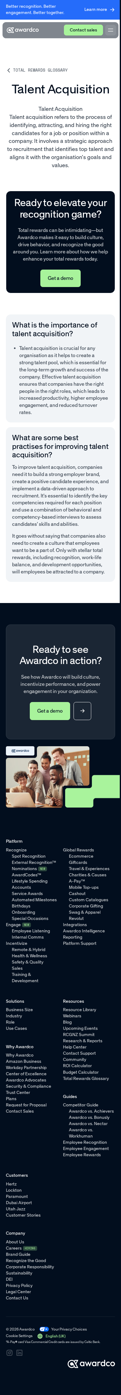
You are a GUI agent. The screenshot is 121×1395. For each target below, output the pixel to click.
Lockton (14, 1190)
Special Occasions (30, 918)
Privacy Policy (19, 1285)
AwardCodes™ (26, 875)
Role (10, 1022)
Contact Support (79, 1053)
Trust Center (18, 1092)
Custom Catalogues (88, 900)
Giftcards (78, 862)
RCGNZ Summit (79, 1034)
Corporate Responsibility (30, 1267)
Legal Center (18, 1291)
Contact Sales (20, 1111)
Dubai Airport (19, 1202)
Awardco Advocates (26, 1080)
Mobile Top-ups (84, 887)
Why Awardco (20, 1055)
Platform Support (79, 943)
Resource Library (79, 1009)
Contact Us (17, 1298)
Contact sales (83, 30)
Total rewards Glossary (40, 70)
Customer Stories (23, 1215)
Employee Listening (31, 931)
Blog (67, 1022)
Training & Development (25, 977)
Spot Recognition (29, 856)
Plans (11, 1098)
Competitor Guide (80, 1105)
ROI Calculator (77, 1065)
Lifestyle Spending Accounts (29, 884)
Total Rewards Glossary (86, 1078)
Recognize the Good (26, 1260)
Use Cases (16, 1028)
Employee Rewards (82, 1154)
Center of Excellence (26, 1074)
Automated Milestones (34, 900)
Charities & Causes (87, 875)
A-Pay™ (77, 881)
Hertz (11, 1184)
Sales (17, 968)
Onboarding (23, 912)
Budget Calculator (81, 1072)
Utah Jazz (15, 1209)
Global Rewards (78, 850)
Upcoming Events (80, 1028)
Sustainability (19, 1273)
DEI (9, 1279)
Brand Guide (18, 1254)
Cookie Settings (19, 1335)
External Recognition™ (34, 862)
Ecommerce (81, 856)
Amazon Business (23, 1061)
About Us (15, 1242)
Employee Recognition (85, 1142)
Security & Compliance (28, 1086)
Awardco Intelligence (84, 931)
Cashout (77, 893)
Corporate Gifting (86, 906)
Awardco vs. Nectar (88, 1123)
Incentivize (16, 943)
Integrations (75, 924)
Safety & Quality (27, 962)
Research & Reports (82, 1041)
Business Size (19, 1009)
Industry (14, 1016)
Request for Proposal (26, 1105)
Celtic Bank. (92, 1342)
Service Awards (27, 893)
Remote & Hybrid (28, 949)
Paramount (17, 1196)
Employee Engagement (86, 1148)
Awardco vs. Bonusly (89, 1117)
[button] (51, 1336)
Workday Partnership (26, 1067)
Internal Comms (28, 937)
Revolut (76, 918)
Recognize (16, 850)
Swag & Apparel (85, 912)
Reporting (72, 937)
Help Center (75, 1047)
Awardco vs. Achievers (91, 1111)
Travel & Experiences (89, 868)
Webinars (72, 1016)
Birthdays (21, 906)
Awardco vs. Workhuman (81, 1133)
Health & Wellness (29, 956)
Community (74, 1059)
